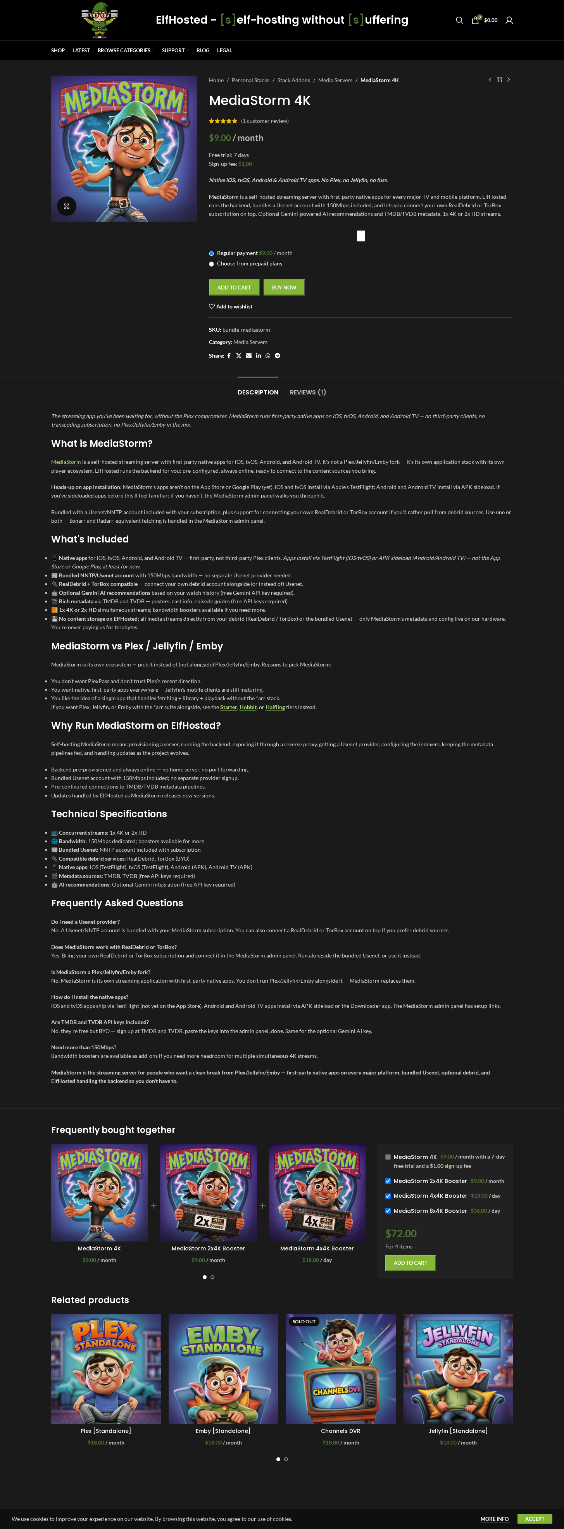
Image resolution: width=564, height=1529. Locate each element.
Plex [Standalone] (106, 1431)
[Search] (459, 20)
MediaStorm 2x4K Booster (208, 1248)
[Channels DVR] (341, 1369)
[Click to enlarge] (66, 206)
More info (495, 1519)
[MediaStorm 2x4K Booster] (208, 1192)
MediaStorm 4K (99, 1248)
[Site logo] (99, 19)
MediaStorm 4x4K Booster (317, 1248)
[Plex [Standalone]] (106, 1369)
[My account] (509, 20)
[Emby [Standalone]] (223, 1369)
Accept (535, 1519)
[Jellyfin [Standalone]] (458, 1369)
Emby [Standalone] (223, 1431)
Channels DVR (340, 1431)
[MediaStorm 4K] (99, 1192)
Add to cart (234, 287)
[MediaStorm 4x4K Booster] (317, 1192)
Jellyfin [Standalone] (458, 1431)
